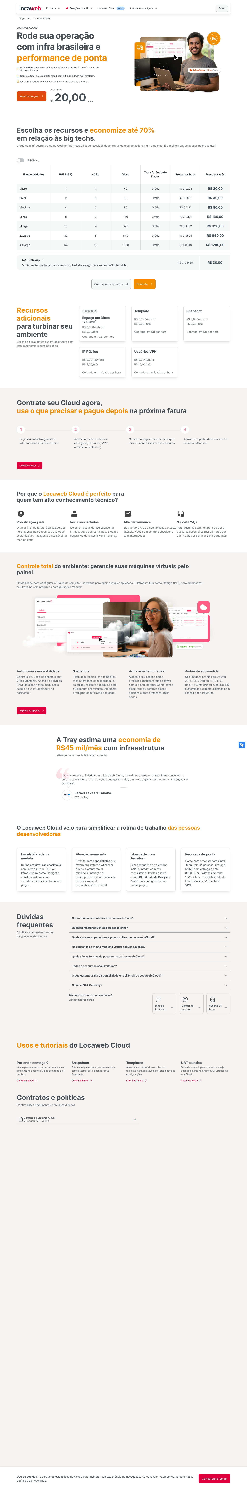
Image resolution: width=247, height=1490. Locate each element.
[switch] (20, 160)
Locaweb (30, 8)
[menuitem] (53, 8)
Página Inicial (25, 19)
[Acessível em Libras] (242, 745)
